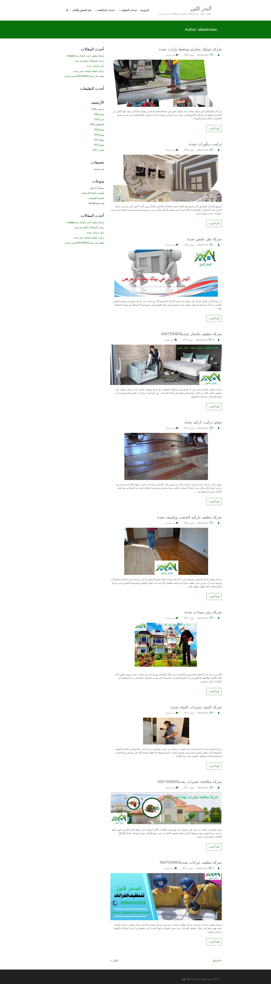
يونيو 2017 (99, 144)
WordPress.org (96, 203)
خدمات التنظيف (129, 10)
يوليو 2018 (99, 129)
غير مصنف (170, 55)
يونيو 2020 (99, 114)
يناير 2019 (99, 119)
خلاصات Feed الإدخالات (92, 193)
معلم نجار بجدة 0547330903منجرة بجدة (84, 76)
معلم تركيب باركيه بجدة (203, 422)
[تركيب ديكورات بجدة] (166, 156)
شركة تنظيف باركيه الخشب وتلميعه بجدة (189, 517)
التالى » (114, 960)
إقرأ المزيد (214, 128)
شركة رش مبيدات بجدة (203, 612)
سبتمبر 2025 (97, 109)
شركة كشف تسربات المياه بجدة (196, 707)
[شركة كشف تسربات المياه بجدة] (166, 719)
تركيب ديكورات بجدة (205, 144)
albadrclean (203, 55)
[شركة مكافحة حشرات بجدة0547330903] (166, 794)
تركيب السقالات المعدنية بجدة (89, 61)
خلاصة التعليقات (96, 198)
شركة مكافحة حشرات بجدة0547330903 (190, 782)
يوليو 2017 (99, 139)
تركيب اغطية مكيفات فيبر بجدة (89, 71)
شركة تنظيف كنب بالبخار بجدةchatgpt (85, 55)
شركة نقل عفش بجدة (204, 239)
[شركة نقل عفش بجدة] (166, 251)
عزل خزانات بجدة (95, 66)
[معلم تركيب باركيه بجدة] (166, 434)
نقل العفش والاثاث (81, 10)
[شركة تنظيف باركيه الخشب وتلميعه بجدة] (166, 529)
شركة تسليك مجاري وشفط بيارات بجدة (190, 49)
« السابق (217, 960)
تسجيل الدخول (97, 188)
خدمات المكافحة (106, 10)
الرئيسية (144, 10)
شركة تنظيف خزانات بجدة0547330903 (191, 862)
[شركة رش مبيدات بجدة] (166, 624)
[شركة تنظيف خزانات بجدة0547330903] (166, 874)
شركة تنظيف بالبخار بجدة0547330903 (191, 334)
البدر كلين (201, 8)
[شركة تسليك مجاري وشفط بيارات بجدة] (166, 61)
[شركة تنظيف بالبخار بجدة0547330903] (166, 346)
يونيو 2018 (99, 134)
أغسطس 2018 (97, 124)
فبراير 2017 (98, 150)
